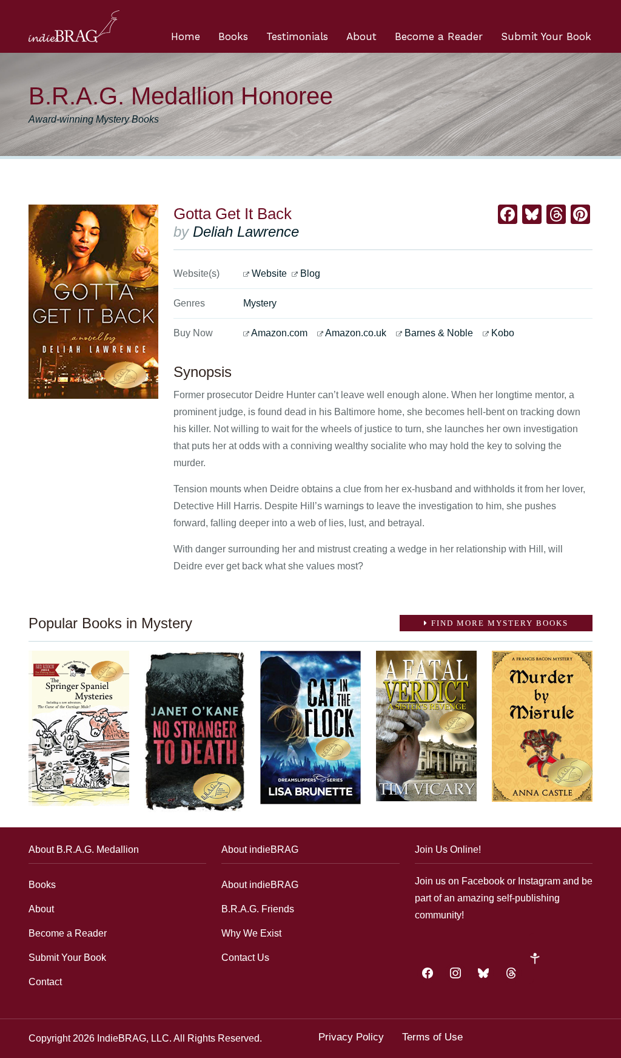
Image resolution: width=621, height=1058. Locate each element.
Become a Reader (439, 36)
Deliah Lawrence (246, 231)
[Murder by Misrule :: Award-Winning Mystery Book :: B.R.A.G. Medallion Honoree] (542, 726)
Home (185, 36)
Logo (74, 26)
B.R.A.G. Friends (257, 909)
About (361, 36)
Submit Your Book (546, 36)
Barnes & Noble (438, 333)
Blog (310, 273)
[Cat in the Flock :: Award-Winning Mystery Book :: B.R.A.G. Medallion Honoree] (310, 727)
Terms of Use (432, 1037)
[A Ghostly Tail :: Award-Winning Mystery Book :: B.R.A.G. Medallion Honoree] (79, 728)
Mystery (260, 303)
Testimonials (297, 36)
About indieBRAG (259, 885)
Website (269, 273)
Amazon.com (279, 333)
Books (233, 36)
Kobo (502, 333)
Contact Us (245, 957)
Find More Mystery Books (498, 623)
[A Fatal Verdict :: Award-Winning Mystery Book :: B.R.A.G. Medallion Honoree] (426, 726)
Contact (45, 982)
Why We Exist (251, 933)
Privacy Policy (351, 1037)
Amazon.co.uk (355, 333)
